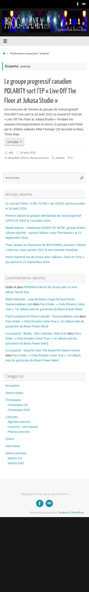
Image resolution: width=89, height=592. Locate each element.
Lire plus (13, 142)
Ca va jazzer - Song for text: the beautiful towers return (42, 350)
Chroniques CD (18, 405)
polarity (60, 158)
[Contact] (84, 4)
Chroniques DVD (19, 410)
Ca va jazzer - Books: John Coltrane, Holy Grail (36, 333)
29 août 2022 (28, 152)
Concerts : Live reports (23, 427)
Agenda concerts (19, 422)
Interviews (12, 446)
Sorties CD (15, 458)
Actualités (14, 158)
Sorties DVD (16, 463)
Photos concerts (19, 432)
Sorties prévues (39, 158)
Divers (25, 158)
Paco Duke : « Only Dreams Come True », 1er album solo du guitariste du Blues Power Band (43, 338)
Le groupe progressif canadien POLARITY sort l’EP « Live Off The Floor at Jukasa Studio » (40, 91)
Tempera (63, 512)
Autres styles (14, 393)
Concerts (11, 417)
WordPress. (78, 512)
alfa (11, 152)
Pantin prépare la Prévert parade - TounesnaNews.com (42, 316)
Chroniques (13, 400)
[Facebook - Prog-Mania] (78, 4)
